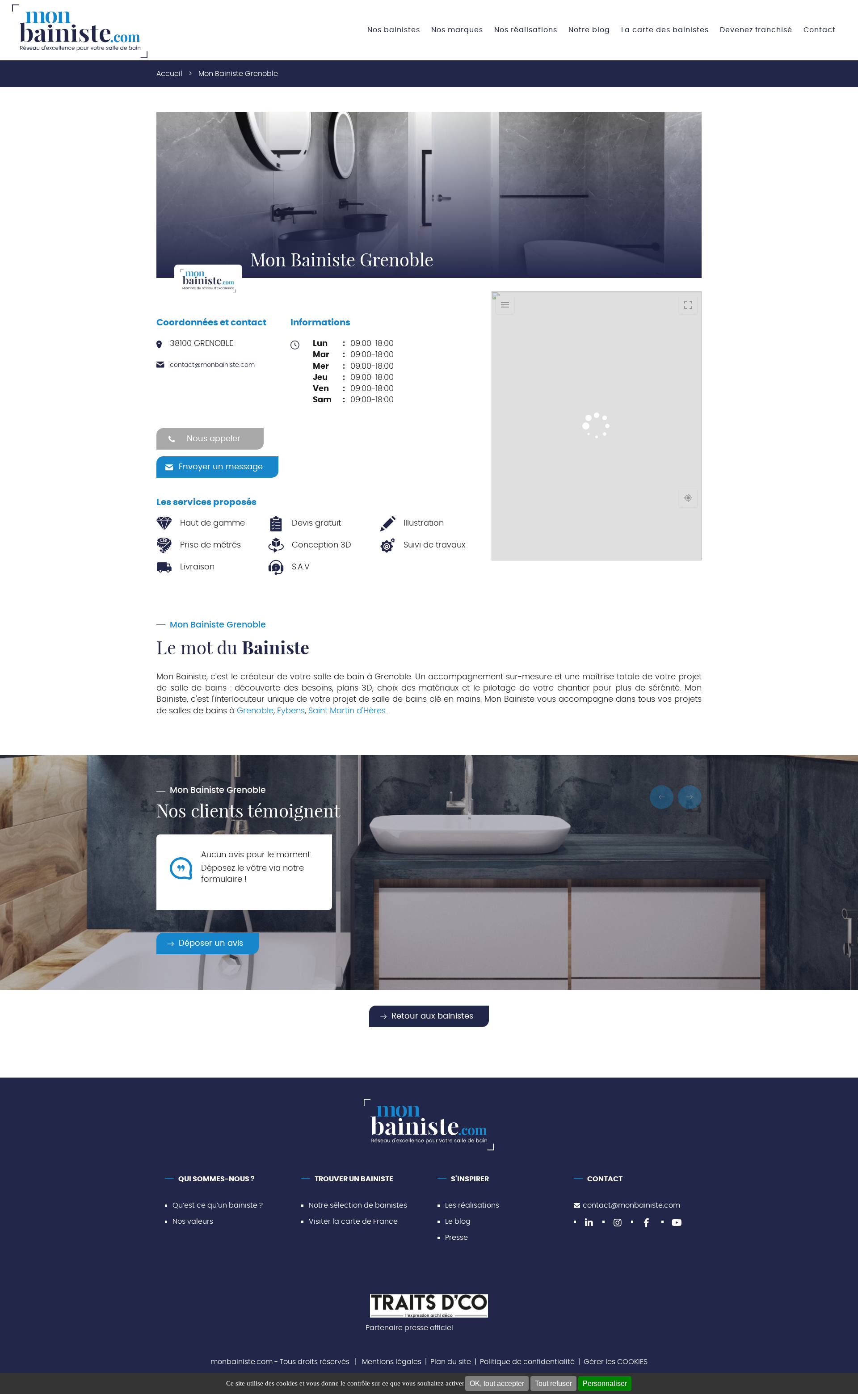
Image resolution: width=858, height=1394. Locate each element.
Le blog (458, 1221)
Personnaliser (605, 1383)
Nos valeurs (192, 1221)
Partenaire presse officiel (409, 1327)
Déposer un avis (211, 943)
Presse (456, 1237)
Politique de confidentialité (527, 1361)
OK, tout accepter (497, 1383)
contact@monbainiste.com (212, 365)
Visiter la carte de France (353, 1221)
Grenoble (255, 711)
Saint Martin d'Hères (347, 711)
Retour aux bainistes (432, 1016)
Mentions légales (391, 1361)
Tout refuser (553, 1383)
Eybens (291, 711)
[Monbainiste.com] (79, 31)
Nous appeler (213, 439)
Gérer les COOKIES (616, 1361)
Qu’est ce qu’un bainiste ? (217, 1205)
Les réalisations (472, 1205)
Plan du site (450, 1361)
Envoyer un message (221, 467)
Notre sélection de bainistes (358, 1205)
